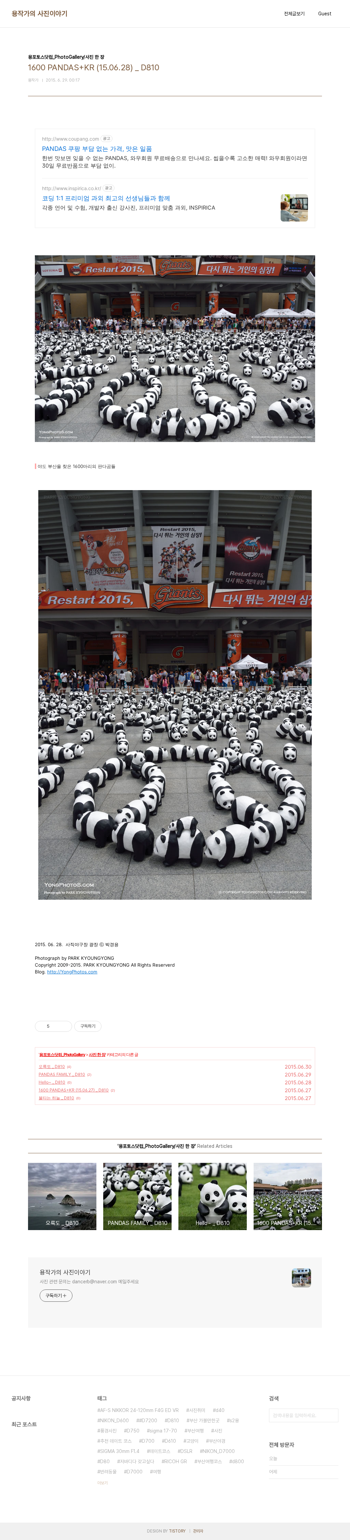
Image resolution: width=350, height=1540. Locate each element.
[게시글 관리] (64, 1026)
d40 (220, 1410)
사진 (218, 1431)
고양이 (192, 1441)
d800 (238, 1461)
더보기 (102, 1483)
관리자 (198, 1531)
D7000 (135, 1471)
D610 (170, 1441)
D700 (148, 1441)
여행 (157, 1471)
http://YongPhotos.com (72, 971)
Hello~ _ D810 (52, 1082)
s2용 (234, 1420)
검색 (331, 1415)
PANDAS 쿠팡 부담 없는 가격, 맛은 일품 (97, 148)
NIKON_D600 (114, 1420)
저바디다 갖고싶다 (137, 1461)
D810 (173, 1420)
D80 (105, 1461)
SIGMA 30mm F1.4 (119, 1451)
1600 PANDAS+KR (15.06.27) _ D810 (74, 1090)
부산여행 (195, 1431)
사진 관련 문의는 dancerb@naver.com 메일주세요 (89, 1281)
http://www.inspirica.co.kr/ (71, 188)
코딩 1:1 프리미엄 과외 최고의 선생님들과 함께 (106, 198)
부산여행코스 (209, 1461)
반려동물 (108, 1471)
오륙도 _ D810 (52, 1066)
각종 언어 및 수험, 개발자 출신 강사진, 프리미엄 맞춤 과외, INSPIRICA (128, 207)
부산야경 (217, 1441)
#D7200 (148, 1420)
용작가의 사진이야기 (39, 14)
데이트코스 (160, 1451)
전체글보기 (294, 13)
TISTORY (177, 1531)
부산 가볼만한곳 (204, 1420)
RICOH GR (175, 1461)
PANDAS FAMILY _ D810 (62, 1074)
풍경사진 (108, 1431)
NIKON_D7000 (219, 1451)
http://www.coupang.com (70, 139)
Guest (325, 13)
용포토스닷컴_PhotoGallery (62, 1054)
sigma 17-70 (163, 1431)
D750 (133, 1431)
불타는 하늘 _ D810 (56, 1097)
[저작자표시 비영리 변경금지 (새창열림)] (111, 1026)
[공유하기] (56, 1026)
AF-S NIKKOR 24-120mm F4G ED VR (139, 1410)
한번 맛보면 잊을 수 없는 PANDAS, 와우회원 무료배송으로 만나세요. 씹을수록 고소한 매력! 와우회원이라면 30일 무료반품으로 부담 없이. (174, 162)
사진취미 (197, 1410)
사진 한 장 (97, 1054)
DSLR (186, 1451)
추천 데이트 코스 (116, 1441)
